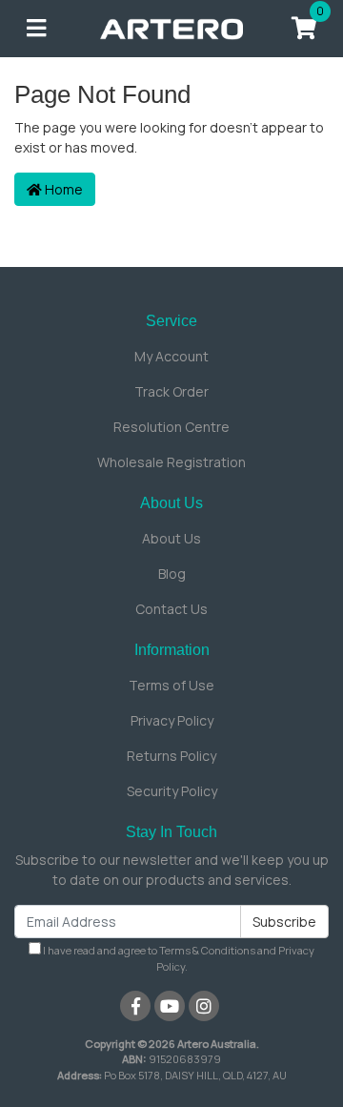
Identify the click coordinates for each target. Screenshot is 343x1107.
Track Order (171, 391)
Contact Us (171, 609)
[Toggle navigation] (36, 28)
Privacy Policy (172, 720)
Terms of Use (171, 685)
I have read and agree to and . (177, 958)
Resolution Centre (171, 427)
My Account (171, 356)
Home (62, 189)
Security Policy (172, 791)
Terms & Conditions (207, 950)
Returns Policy (171, 756)
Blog (172, 573)
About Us (171, 538)
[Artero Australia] (171, 27)
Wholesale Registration (171, 462)
